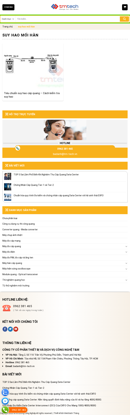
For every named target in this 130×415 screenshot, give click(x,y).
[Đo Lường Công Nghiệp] (65, 7)
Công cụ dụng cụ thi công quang (18, 224)
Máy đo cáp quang (11, 246)
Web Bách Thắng (71, 413)
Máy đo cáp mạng (11, 240)
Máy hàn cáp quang (12, 263)
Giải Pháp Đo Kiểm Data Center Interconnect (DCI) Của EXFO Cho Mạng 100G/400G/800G (49, 405)
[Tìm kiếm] (124, 19)
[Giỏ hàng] (125, 7)
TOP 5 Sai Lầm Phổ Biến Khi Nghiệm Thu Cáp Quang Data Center (46, 174)
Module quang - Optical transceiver (20, 274)
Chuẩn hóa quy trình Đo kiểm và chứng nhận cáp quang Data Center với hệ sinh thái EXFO (59, 195)
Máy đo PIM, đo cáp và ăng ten (17, 257)
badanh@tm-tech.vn (65, 154)
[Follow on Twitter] (10, 329)
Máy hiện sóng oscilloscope (16, 268)
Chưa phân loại (9, 218)
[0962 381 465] (5, 409)
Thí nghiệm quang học (13, 280)
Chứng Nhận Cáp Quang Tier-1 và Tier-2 (34, 185)
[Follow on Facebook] (5, 329)
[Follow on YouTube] (15, 329)
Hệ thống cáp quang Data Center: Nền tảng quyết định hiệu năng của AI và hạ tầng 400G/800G (51, 399)
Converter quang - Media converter (20, 229)
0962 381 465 (65, 148)
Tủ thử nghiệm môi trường (15, 285)
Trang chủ (7, 26)
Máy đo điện (8, 252)
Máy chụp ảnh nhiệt (12, 235)
